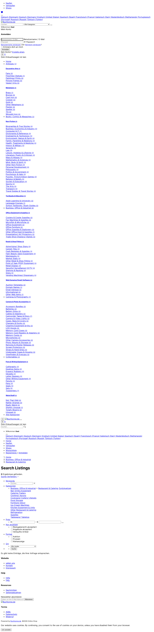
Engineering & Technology (19, 136)
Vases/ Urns (12, 83)
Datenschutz (11, 614)
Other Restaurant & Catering (23, 510)
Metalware (11, 88)
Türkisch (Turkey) (35, 19)
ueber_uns (10, 563)
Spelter (10, 109)
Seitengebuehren (13, 592)
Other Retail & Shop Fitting (19, 261)
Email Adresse (13, 289)
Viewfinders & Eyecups (17, 354)
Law (9, 150)
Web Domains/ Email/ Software (19, 280)
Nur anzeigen (12, 524)
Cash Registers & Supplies (19, 251)
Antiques (11, 64)
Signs (9, 273)
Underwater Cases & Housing (20, 352)
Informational (13, 292)
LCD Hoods (12, 328)
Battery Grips (13, 311)
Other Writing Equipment (18, 378)
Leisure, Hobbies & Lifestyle (20, 152)
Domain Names (14, 287)
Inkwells (11, 374)
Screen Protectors (15, 347)
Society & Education (16, 181)
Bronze (10, 95)
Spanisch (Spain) (68, 17)
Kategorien (11, 486)
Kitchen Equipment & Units (23, 507)
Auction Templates (16, 285)
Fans (9, 73)
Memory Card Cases (16, 330)
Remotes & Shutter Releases (20, 345)
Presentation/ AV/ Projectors (20, 234)
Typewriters (12, 390)
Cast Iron (11, 97)
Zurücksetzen (65, 488)
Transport (11, 188)
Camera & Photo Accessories (18, 302)
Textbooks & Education (16, 196)
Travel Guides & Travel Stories (21, 191)
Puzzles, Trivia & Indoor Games (21, 176)
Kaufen (9, 3)
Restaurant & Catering (16, 462)
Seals (9, 386)
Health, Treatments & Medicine (21, 143)
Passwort (30, 42)
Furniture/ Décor (18, 503)
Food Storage (17, 500)
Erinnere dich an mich (13, 47)
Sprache (11, 148)
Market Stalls (13, 258)
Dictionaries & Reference (18, 133)
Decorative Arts (13, 69)
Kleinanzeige (18, 541)
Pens (9, 383)
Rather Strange (14, 402)
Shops (8, 8)
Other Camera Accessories (19, 340)
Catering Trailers (18, 493)
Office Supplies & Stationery (20, 229)
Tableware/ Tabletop (20, 517)
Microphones (13, 337)
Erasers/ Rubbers (15, 371)
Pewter (10, 107)
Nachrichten (11, 590)
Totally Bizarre (14, 410)
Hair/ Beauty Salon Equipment (21, 253)
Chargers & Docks (15, 323)
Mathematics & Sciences (18, 160)
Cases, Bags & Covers (17, 321)
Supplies (14, 515)
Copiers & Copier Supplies (19, 217)
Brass (9, 92)
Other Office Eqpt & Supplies (20, 232)
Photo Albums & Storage (18, 342)
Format (9, 534)
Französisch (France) (85, 17)
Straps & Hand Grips (16, 349)
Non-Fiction (11, 121)
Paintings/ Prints (14, 78)
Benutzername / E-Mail (34, 39)
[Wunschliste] (2, 12)
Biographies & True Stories (19, 126)
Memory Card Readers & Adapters (23, 333)
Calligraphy (12, 366)
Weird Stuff (11, 395)
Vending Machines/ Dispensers (21, 275)
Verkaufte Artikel (20, 532)
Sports (10, 184)
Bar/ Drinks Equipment (21, 491)
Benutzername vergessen (11, 45)
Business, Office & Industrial (20, 208)
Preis (8, 519)
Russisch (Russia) (19, 19)
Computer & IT (14, 131)
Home (8, 61)
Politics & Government (17, 172)
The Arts (11, 186)
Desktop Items (14, 369)
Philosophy (12, 169)
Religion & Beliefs (15, 179)
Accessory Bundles (16, 306)
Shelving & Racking (16, 270)
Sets (9, 388)
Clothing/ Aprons (18, 495)
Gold (9, 102)
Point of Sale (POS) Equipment (21, 263)
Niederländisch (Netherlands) (124, 17)
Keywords (10, 481)
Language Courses (15, 203)
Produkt (16, 539)
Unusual (11, 412)
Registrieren (11, 453)
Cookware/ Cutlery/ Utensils (23, 498)
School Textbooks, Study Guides (22, 205)
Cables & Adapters (16, 313)
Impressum (11, 568)
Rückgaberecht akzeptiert (25, 527)
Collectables (13, 357)
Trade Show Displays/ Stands (20, 237)
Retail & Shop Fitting (15, 241)
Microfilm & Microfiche (17, 222)
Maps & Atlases (14, 157)
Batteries (11, 309)
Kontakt (9, 565)
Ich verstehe (6, 630)
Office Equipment (15, 225)
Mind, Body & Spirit (16, 162)
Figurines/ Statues (15, 76)
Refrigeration (16, 512)
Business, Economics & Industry (21, 128)
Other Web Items (14, 294)
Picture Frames (14, 80)
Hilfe (8, 578)
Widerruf (10, 616)
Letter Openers (14, 376)
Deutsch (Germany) (28, 17)
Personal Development (17, 167)
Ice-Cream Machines (20, 505)
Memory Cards (14, 335)
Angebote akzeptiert (22, 529)
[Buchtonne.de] (8, 22)
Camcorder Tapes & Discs (19, 316)
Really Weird (13, 405)
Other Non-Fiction (15, 164)
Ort (7, 544)
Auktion (16, 536)
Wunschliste (11, 450)
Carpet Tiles (13, 249)
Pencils (10, 381)
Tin (8, 112)
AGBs (8, 612)
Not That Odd (13, 400)
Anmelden (23, 453)
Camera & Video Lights (17, 318)
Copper (10, 100)
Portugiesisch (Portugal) (17, 438)
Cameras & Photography (18, 297)
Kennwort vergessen (33, 45)
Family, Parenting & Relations (20, 140)
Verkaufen (10, 5)
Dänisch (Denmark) (10, 17)
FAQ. (8, 580)
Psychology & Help (16, 174)
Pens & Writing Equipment (17, 362)
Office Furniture (14, 227)
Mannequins (12, 256)
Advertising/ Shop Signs (18, 246)
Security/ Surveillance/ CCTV (20, 268)
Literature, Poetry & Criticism (20, 155)
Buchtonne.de (15, 621)
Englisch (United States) (48, 17)
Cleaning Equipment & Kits (19, 325)
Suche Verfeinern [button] (9, 476)
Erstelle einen (18, 52)
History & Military (15, 145)
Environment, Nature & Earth (20, 138)
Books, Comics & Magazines (20, 116)
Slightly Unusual (14, 407)
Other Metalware (15, 104)
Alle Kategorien (13, 414)
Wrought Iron (13, 114)
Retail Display (13, 265)
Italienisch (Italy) (103, 17)
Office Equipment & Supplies (18, 213)
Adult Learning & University (19, 201)
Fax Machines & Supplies (18, 220)
